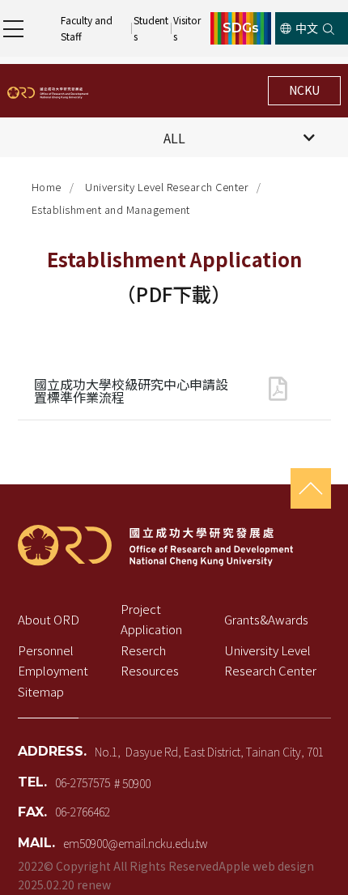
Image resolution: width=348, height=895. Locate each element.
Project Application (151, 619)
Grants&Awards (266, 619)
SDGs (241, 28)
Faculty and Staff (88, 28)
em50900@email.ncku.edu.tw (135, 842)
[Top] (311, 488)
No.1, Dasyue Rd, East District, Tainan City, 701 (209, 752)
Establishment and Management (111, 209)
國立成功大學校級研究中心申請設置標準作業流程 (131, 390)
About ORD (48, 619)
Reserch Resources (150, 660)
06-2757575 (82, 782)
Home (47, 186)
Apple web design (266, 866)
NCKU (304, 90)
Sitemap (41, 691)
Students (151, 28)
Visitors (187, 28)
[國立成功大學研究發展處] (47, 91)
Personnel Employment (53, 660)
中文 (306, 28)
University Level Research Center (166, 186)
